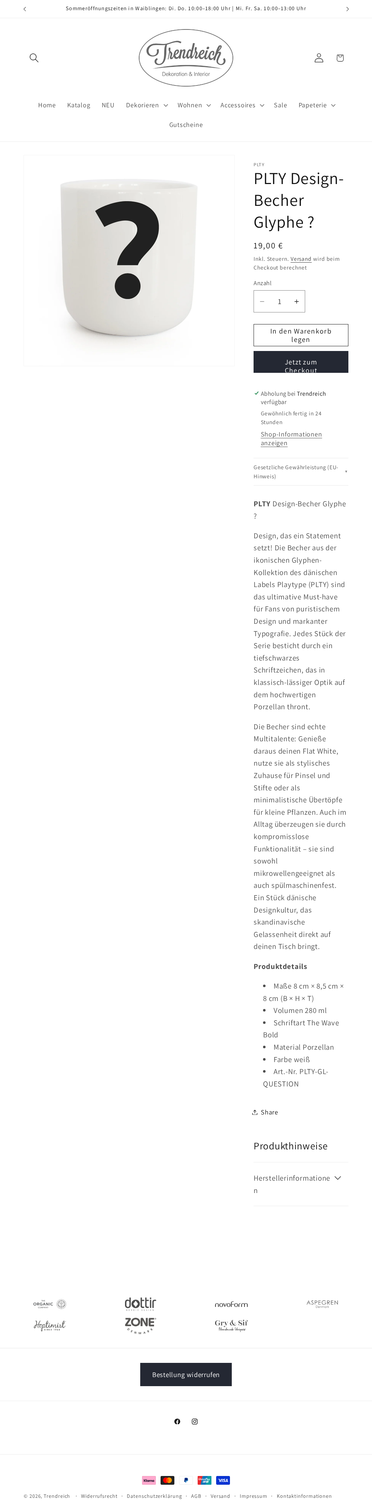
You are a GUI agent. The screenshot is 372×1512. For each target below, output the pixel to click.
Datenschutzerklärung (154, 1495)
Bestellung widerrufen (186, 1374)
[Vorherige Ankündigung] (25, 9)
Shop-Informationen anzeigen (291, 438)
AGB (196, 1495)
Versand (301, 258)
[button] (34, 58)
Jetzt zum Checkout (301, 365)
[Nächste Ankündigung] (348, 9)
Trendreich (57, 1495)
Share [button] (269, 1112)
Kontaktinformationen (304, 1495)
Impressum (253, 1495)
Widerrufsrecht (99, 1495)
